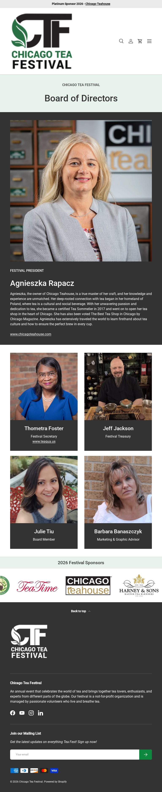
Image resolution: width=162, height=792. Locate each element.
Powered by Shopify (55, 781)
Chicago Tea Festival (31, 781)
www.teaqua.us (43, 441)
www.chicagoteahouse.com (30, 334)
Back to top (79, 611)
